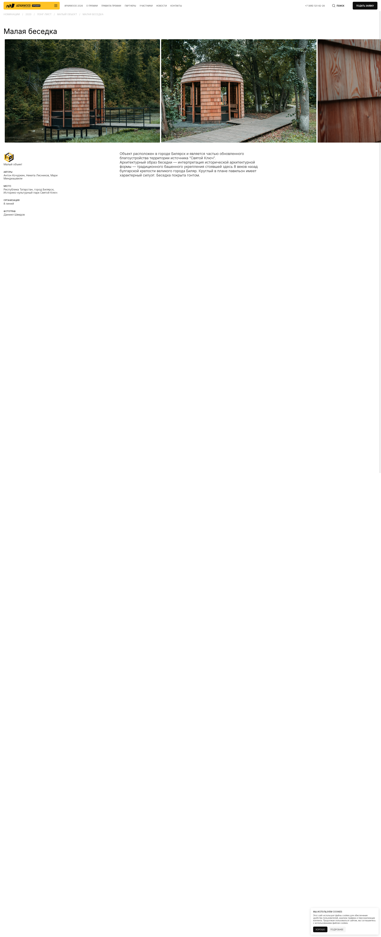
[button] (4, 91)
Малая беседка (93, 14)
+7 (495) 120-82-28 (315, 5)
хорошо (320, 929)
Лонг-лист (44, 14)
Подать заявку (365, 5)
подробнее (336, 929)
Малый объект (67, 14)
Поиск (340, 5)
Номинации (12, 14)
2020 (28, 14)
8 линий (9, 203)
